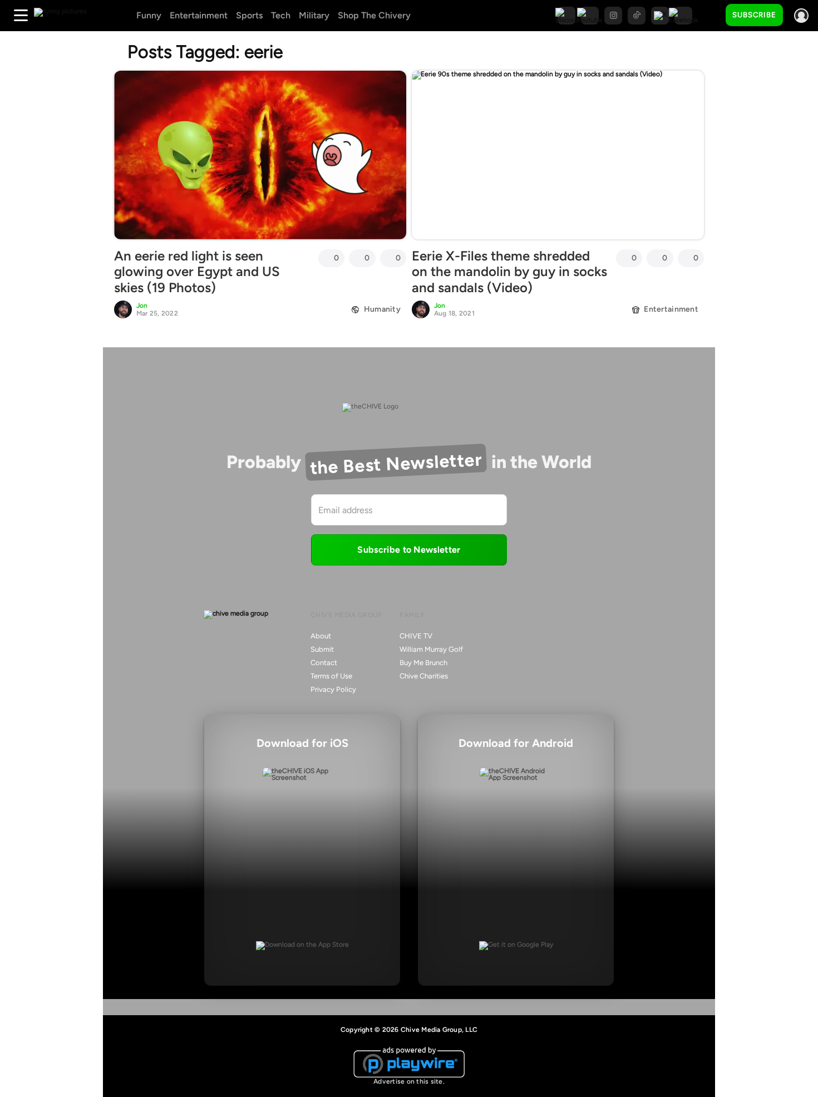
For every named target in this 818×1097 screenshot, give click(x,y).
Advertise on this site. (409, 1081)
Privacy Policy (333, 689)
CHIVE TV (416, 636)
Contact (324, 662)
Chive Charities (424, 676)
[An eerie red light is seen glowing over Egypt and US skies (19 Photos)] (260, 155)
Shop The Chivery (374, 15)
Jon (142, 305)
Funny (148, 15)
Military (314, 15)
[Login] (801, 15)
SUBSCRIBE (754, 15)
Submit (322, 649)
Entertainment (199, 15)
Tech (280, 15)
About (321, 636)
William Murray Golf (431, 649)
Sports (249, 15)
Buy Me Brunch (423, 662)
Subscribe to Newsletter (408, 549)
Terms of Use (331, 676)
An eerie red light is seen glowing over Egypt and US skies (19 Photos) (197, 272)
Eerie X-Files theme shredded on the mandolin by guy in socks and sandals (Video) (509, 272)
